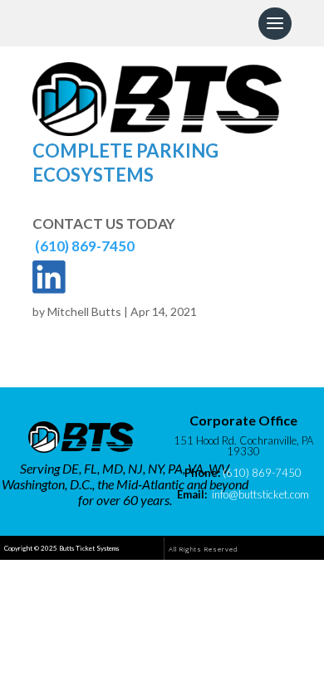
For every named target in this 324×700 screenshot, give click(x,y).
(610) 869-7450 (85, 246)
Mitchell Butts (84, 311)
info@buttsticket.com (260, 494)
